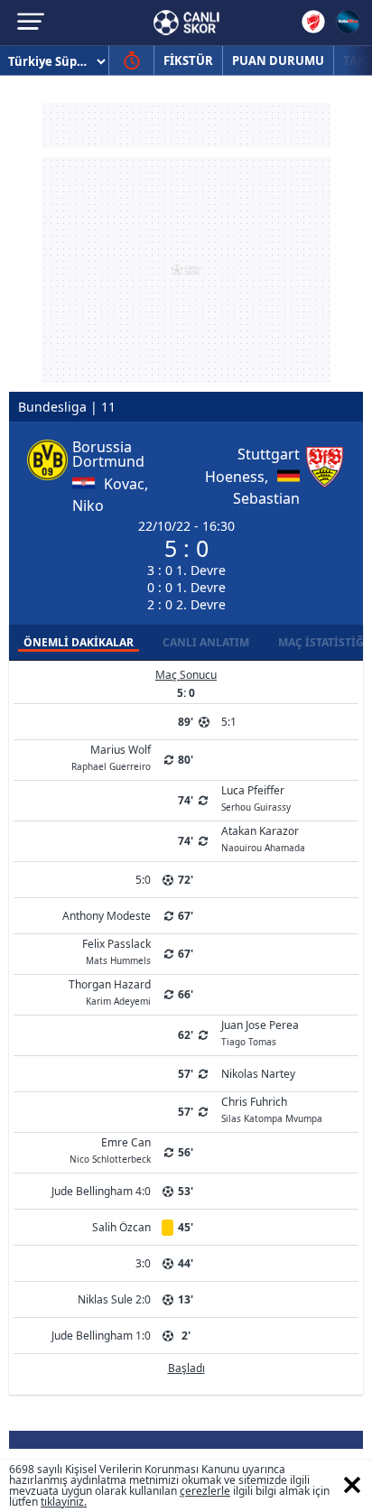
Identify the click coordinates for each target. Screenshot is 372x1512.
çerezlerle (205, 1490)
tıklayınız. (64, 1501)
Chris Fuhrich (271, 1108)
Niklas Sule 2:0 (114, 1299)
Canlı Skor (186, 22)
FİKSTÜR (188, 60)
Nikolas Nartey (258, 1073)
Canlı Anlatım (206, 642)
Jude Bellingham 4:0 (101, 1191)
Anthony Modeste (106, 915)
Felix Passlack (116, 950)
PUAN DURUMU (278, 60)
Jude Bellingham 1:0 (101, 1335)
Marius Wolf (111, 756)
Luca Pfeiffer (256, 797)
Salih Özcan (121, 1227)
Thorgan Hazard (110, 991)
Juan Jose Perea (260, 1031)
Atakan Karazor (263, 837)
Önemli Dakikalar (78, 642)
